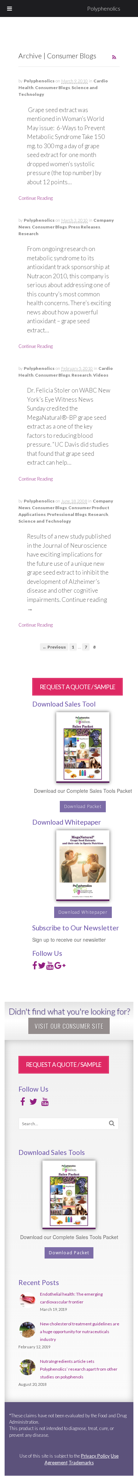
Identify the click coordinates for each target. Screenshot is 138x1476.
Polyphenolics (103, 8)
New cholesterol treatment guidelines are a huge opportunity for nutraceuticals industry (79, 1331)
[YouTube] (50, 967)
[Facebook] (34, 967)
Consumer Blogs (52, 87)
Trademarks (81, 1462)
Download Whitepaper (83, 912)
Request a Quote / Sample (77, 687)
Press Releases (84, 226)
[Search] (112, 1123)
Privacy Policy (95, 1456)
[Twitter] (42, 967)
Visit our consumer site (69, 1025)
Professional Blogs (67, 514)
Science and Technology (44, 521)
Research (28, 233)
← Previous (54, 646)
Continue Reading (35, 198)
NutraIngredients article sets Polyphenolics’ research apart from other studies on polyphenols (78, 1369)
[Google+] (59, 967)
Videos (100, 375)
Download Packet (83, 806)
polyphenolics (39, 80)
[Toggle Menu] (9, 8)
